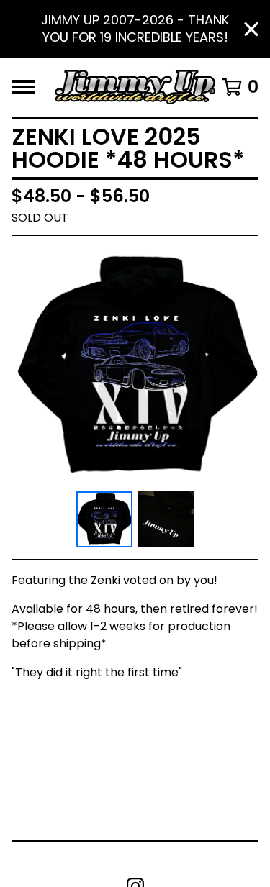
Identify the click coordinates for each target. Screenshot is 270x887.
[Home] (135, 87)
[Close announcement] (251, 29)
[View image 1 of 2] (104, 519)
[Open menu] (23, 87)
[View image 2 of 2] (166, 519)
